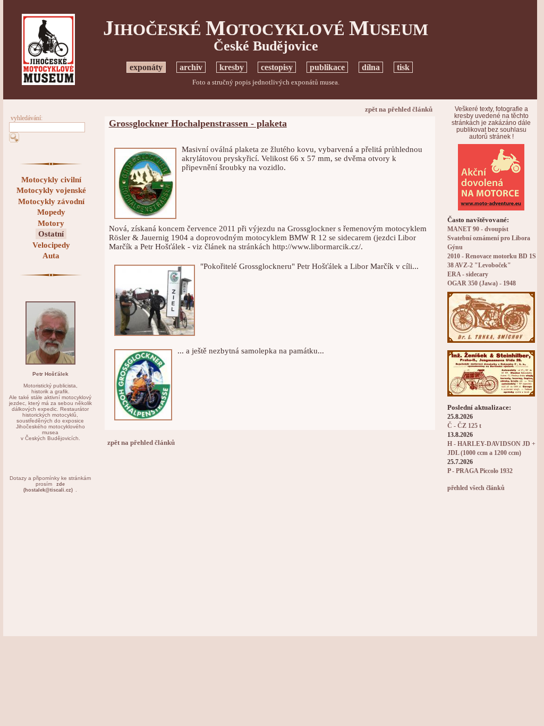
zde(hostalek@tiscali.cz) (48, 487)
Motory (51, 223)
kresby (231, 67)
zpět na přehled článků (398, 109)
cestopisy (277, 67)
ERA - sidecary (467, 274)
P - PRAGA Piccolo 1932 (480, 471)
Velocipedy (51, 245)
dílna (371, 67)
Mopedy (51, 212)
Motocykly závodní (51, 201)
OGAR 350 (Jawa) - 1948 (481, 283)
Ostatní (51, 234)
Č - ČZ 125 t (464, 426)
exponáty (146, 67)
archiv (191, 67)
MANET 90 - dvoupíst (477, 229)
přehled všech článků (476, 488)
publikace (327, 67)
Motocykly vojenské (51, 190)
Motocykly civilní (51, 179)
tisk (403, 67)
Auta (51, 255)
